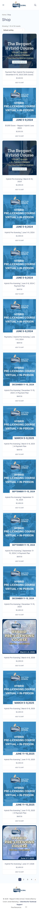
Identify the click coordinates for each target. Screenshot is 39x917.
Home (4, 15)
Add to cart (19, 82)
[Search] (35, 5)
